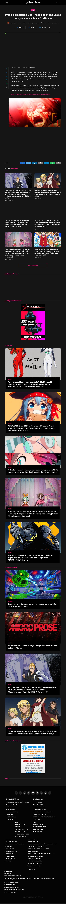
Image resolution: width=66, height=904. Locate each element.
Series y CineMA (33, 840)
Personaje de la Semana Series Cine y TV (41, 853)
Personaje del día (11, 851)
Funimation (9, 814)
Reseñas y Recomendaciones (14, 844)
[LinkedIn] (7, 76)
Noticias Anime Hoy (12, 799)
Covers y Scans (11, 816)
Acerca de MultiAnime (11, 882)
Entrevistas (9, 853)
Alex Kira (14, 23)
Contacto (7, 873)
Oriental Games (38, 804)
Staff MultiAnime (10, 892)
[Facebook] (7, 69)
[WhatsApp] (7, 83)
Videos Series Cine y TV (35, 856)
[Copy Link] (7, 87)
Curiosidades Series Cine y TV (37, 846)
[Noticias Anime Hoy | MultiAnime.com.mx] (33, 2)
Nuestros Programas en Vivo (14, 889)
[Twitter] (7, 72)
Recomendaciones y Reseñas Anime (17, 802)
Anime (33, 10)
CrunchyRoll (10, 807)
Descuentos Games (39, 807)
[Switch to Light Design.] (57, 2)
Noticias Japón (38, 824)
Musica (17, 822)
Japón (35, 822)
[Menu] (7, 2)
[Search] (59, 2)
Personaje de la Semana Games (43, 812)
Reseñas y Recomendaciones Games (44, 816)
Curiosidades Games (39, 809)
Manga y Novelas (11, 804)
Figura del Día (9, 848)
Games (35, 798)
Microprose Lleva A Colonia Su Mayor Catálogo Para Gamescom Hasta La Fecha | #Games (32, 647)
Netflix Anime (10, 809)
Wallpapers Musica (21, 836)
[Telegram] (7, 80)
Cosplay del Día (10, 856)
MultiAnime (8, 871)
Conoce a (18, 826)
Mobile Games (37, 802)
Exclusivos (8, 840)
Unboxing (8, 861)
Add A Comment (33, 265)
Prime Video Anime (12, 812)
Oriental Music (20, 831)
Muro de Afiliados (10, 884)
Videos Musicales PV (22, 834)
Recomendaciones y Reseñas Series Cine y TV (42, 844)
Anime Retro (10, 819)
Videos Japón (37, 831)
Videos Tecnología (34, 866)
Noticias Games (38, 799)
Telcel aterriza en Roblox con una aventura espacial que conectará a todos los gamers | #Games (32, 605)
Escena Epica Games (39, 814)
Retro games (37, 819)
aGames (10, 601)
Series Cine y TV (33, 841)
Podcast (32, 869)
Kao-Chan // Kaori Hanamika (13, 875)
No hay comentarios (54, 23)
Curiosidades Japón (40, 826)
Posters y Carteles (34, 858)
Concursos (8, 846)
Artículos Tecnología (35, 863)
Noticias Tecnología (35, 861)
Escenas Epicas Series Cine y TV (38, 848)
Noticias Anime (11, 798)
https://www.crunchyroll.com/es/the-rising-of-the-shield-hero (30, 94)
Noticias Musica (20, 824)
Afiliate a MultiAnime (11, 887)
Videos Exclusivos (11, 841)
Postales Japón (38, 829)
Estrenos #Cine (33, 851)
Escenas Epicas (10, 858)
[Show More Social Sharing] (49, 27)
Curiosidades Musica (22, 829)
